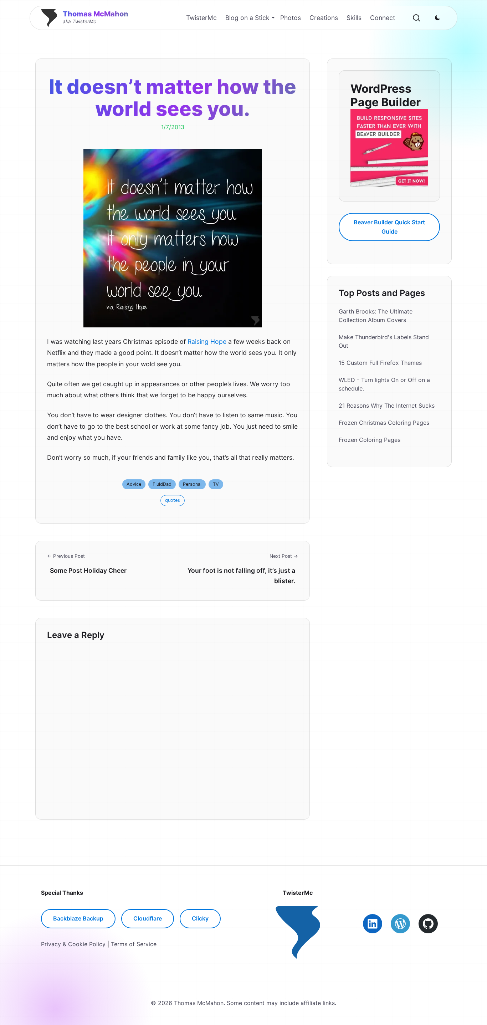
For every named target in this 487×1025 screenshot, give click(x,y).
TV (216, 484)
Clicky (200, 918)
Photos (290, 17)
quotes (172, 500)
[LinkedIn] (372, 923)
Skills (354, 17)
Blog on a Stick (247, 17)
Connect (382, 17)
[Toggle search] (416, 18)
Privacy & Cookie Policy (73, 944)
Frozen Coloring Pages (369, 440)
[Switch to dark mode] (437, 17)
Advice (134, 484)
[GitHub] (428, 923)
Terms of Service (134, 944)
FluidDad (162, 484)
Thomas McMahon (95, 14)
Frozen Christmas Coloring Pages (384, 423)
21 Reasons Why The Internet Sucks (387, 405)
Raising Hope (207, 341)
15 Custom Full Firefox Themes (380, 363)
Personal (192, 484)
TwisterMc (201, 17)
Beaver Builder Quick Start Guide (389, 227)
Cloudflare (147, 918)
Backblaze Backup (78, 918)
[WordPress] (400, 923)
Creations (323, 17)
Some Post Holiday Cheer (88, 570)
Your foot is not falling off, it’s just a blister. (241, 575)
